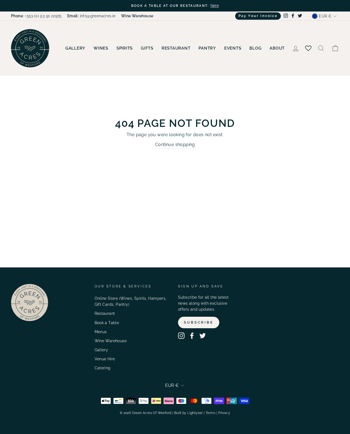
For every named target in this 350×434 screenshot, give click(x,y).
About (277, 48)
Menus (101, 332)
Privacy (224, 413)
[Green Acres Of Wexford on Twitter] (202, 335)
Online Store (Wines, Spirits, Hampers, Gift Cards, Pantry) (131, 301)
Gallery (75, 48)
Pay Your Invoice (258, 16)
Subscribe (199, 322)
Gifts (147, 48)
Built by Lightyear (188, 413)
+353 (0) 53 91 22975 (36, 16)
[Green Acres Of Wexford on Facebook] (192, 335)
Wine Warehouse (111, 341)
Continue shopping (175, 144)
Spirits (124, 48)
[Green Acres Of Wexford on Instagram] (181, 335)
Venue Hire (105, 359)
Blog (255, 48)
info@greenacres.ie (91, 16)
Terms (210, 413)
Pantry (207, 48)
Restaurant (176, 48)
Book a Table (107, 323)
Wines (101, 48)
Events (232, 48)
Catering (103, 368)
